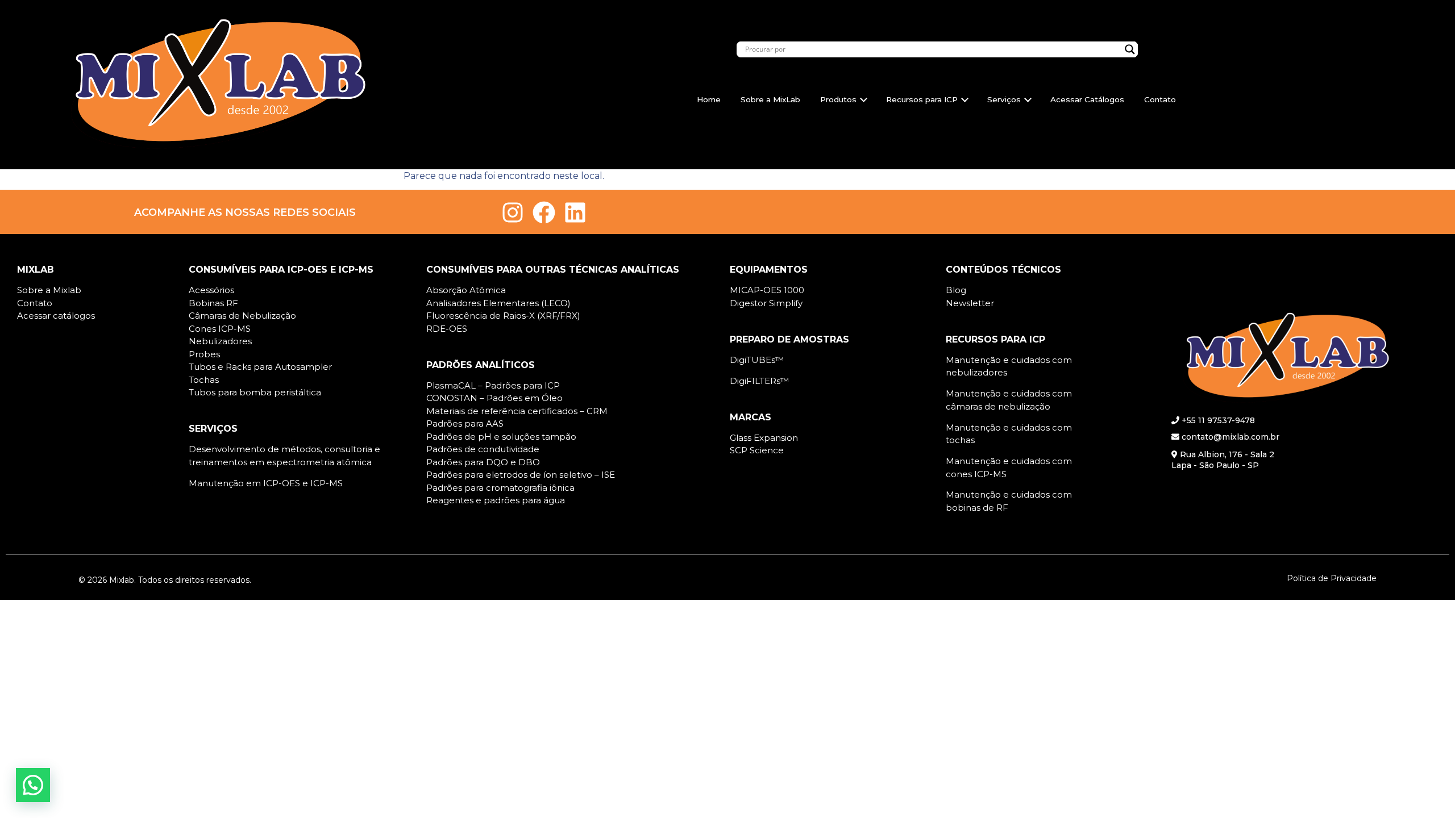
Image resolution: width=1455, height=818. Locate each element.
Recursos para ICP (922, 99)
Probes (204, 354)
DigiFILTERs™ (759, 380)
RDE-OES (446, 328)
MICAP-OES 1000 (767, 290)
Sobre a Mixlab (49, 290)
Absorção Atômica (466, 290)
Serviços (1004, 99)
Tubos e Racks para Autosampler (260, 366)
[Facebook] (544, 212)
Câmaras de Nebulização (242, 315)
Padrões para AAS (465, 423)
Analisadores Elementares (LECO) (498, 303)
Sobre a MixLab (770, 99)
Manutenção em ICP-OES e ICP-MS (266, 483)
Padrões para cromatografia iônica (500, 487)
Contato (1160, 99)
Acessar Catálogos (1087, 99)
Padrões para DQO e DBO (483, 462)
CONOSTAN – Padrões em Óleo (494, 398)
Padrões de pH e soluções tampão (501, 436)
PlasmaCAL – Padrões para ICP (493, 385)
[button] (33, 785)
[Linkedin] (575, 212)
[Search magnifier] (1130, 49)
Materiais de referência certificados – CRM (517, 411)
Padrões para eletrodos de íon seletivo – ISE (520, 474)
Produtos (838, 99)
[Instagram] (512, 212)
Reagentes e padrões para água (495, 500)
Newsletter (970, 303)
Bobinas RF (213, 303)
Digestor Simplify (766, 303)
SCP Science (757, 450)
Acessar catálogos (56, 315)
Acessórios (211, 290)
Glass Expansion (764, 437)
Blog (956, 290)
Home (709, 99)
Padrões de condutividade (482, 449)
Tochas (204, 379)
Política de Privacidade (1332, 578)
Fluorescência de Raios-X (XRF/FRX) (503, 315)
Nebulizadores (220, 341)
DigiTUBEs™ (757, 359)
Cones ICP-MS (220, 328)
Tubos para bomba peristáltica (255, 392)
